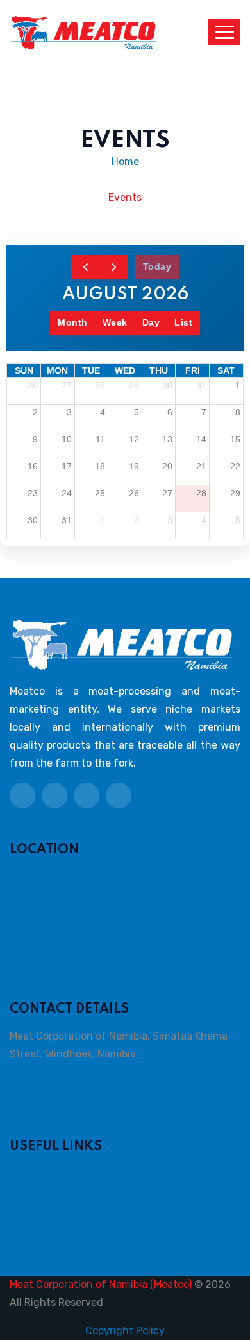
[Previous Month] (85, 267)
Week (115, 322)
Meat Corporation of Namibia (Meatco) (101, 1284)
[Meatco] (83, 31)
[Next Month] (113, 267)
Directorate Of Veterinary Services (93, 1216)
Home (125, 161)
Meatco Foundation (56, 1162)
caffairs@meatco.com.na (69, 1131)
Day (151, 322)
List (183, 322)
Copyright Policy (125, 1331)
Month (73, 322)
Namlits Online (44, 1234)
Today (157, 266)
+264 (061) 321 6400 (60, 1092)
